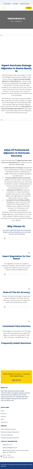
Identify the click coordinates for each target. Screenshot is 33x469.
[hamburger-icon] (4, 8)
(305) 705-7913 (16, 380)
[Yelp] (18, 1)
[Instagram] (22, 1)
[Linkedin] (11, 1)
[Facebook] (14, 1)
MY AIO (4, 466)
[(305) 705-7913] (16, 378)
